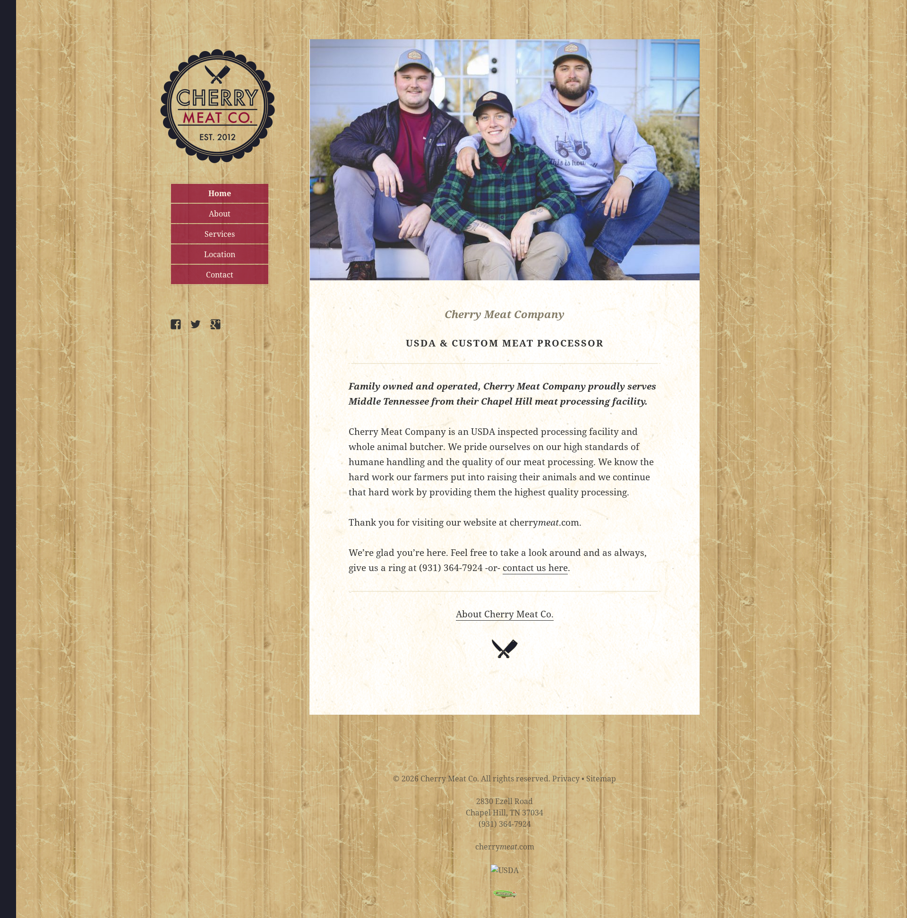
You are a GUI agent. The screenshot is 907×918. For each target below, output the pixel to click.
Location (219, 254)
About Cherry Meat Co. (505, 614)
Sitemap (601, 778)
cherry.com (504, 846)
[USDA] (505, 869)
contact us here (535, 568)
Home (219, 193)
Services (220, 234)
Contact (219, 274)
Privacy (566, 778)
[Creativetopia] (505, 893)
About (220, 213)
